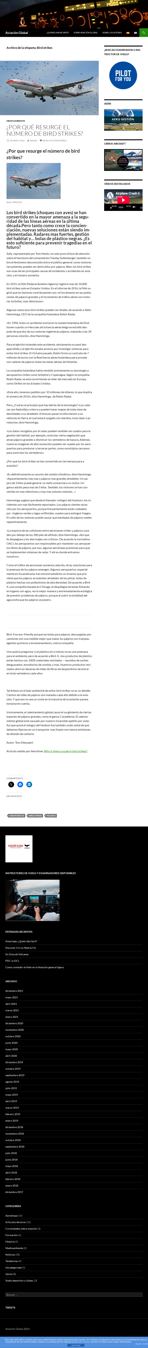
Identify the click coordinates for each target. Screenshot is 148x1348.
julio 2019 (11, 1088)
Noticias (10, 1254)
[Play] (109, 207)
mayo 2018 (11, 1166)
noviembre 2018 (14, 1133)
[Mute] (135, 207)
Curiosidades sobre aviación (21, 1228)
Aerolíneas (11, 1215)
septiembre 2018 (14, 1146)
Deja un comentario (55, 140)
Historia (10, 1241)
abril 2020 (11, 1055)
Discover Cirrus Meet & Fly (20, 947)
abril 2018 (11, 1172)
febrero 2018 (12, 1179)
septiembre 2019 (14, 1075)
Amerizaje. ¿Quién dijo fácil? (21, 941)
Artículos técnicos (15, 1222)
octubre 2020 (13, 1036)
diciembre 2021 (14, 990)
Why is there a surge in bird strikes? (65, 751)
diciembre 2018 (14, 1127)
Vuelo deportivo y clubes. (19, 1280)
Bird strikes (35, 815)
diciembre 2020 (14, 1023)
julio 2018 (11, 1153)
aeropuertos (17, 815)
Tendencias (11, 1261)
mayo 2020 (11, 1049)
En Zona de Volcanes (17, 954)
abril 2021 (11, 1003)
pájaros (51, 815)
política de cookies (81, 1342)
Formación (11, 1235)
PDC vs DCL (12, 960)
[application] (123, 200)
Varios (9, 1274)
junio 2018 (11, 1159)
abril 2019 (11, 1101)
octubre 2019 (13, 1068)
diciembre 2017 (14, 1192)
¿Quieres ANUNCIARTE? (58, 32)
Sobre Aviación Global (86, 32)
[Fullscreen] (140, 207)
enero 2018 (11, 1185)
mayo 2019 (11, 1094)
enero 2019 (11, 1120)
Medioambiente (15, 121)
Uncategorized (13, 1267)
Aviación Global (16, 33)
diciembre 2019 (14, 1062)
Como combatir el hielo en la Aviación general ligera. (34, 967)
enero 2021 (11, 1016)
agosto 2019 (12, 1081)
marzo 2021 (12, 1010)
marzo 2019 (12, 1107)
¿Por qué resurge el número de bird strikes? (44, 130)
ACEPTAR (75, 1345)
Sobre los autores (112, 32)
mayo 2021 (11, 997)
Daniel (33, 140)
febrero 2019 (12, 1114)
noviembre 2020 (14, 1029)
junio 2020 (11, 1042)
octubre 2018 (13, 1140)
